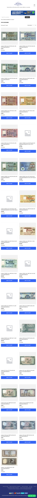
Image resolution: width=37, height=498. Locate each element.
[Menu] (34, 4)
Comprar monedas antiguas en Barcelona (26, 487)
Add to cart (9, 53)
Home (2, 19)
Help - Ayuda (32, 495)
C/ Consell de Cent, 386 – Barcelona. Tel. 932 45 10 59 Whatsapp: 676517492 (19, 488)
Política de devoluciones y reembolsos (14, 486)
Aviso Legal (30, 486)
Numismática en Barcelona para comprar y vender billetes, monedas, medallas (16, 495)
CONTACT (35, 486)
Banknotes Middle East (7, 19)
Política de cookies (5, 486)
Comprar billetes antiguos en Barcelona (13, 487)
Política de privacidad (25, 486)
